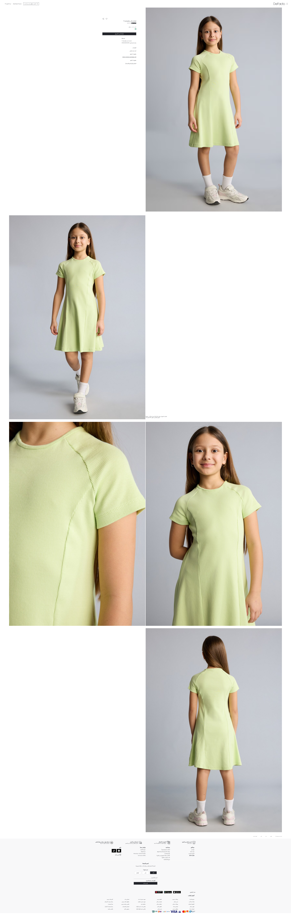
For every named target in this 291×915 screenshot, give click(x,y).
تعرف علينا (192, 851)
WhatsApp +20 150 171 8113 (140, 853)
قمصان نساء (192, 909)
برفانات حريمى (175, 899)
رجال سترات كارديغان (109, 901)
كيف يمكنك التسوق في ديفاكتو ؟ (162, 855)
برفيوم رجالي (126, 909)
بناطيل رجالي (159, 904)
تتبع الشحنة (166, 853)
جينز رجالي (176, 901)
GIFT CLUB (191, 855)
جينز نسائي (160, 909)
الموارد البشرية (191, 853)
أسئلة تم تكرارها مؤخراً (165, 849)
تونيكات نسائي (175, 904)
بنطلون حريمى (175, 909)
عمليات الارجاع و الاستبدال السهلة (163, 851)
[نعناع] (135, 29)
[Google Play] (168, 892)
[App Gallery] (159, 892)
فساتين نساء (175, 906)
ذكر (145, 872)
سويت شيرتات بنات (142, 899)
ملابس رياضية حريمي (125, 904)
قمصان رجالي (159, 901)
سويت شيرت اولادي (142, 901)
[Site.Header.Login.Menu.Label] (287, 4)
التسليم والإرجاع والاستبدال (130, 63)
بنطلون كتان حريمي (125, 901)
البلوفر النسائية (191, 904)
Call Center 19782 (142, 855)
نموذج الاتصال (143, 849)
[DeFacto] (279, 4)
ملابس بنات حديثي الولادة (141, 906)
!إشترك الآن (145, 883)
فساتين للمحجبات (125, 906)
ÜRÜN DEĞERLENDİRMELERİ (129, 57)
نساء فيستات (110, 904)
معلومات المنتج (133, 54)
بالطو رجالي (159, 906)
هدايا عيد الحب (191, 901)
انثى (153, 872)
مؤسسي (192, 849)
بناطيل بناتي (143, 904)
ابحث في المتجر (133, 50)
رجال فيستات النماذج (109, 906)
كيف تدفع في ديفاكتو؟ (166, 857)
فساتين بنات (127, 899)
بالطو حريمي (159, 899)
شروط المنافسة (167, 859)
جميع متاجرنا (192, 899)
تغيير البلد (117, 854)
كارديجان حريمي (110, 899)
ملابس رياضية (110, 909)
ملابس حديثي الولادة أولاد (141, 909)
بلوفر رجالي (192, 906)
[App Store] (177, 892)
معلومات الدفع (133, 60)
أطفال (137, 872)
